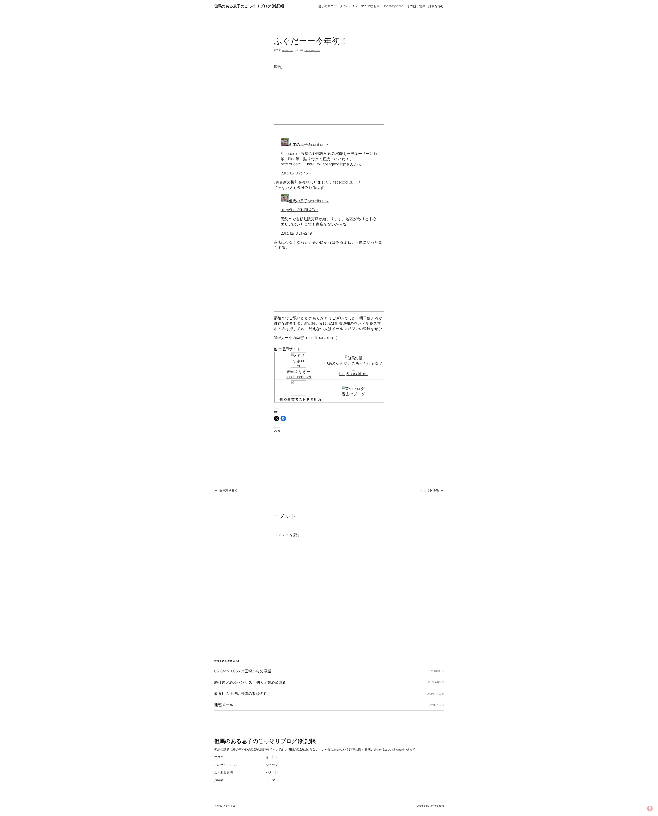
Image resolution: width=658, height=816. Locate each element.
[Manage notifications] (650, 808)
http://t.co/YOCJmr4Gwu (301, 164)
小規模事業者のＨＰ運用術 (298, 399)
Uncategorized (312, 50)
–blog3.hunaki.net (353, 371)
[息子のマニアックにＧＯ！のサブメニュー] (357, 6)
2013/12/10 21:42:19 (296, 233)
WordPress (438, 805)
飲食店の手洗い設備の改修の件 (240, 693)
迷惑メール (223, 705)
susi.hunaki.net (299, 376)
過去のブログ (353, 394)
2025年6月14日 (436, 682)
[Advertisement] (329, 93)
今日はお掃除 (430, 490)
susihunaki (287, 50)
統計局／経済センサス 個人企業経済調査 (250, 682)
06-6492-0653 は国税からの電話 (242, 671)
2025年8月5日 (436, 671)
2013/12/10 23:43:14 (297, 173)
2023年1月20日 (436, 705)
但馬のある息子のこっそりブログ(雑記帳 (249, 6)
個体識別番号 (228, 490)
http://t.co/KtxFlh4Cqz (300, 209)
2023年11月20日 (435, 693)
